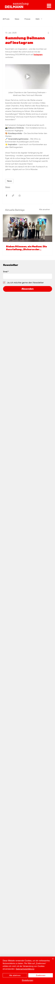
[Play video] (27, 76)
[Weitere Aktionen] (48, 32)
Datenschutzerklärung (25, 969)
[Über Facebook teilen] (6, 195)
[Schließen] (51, 960)
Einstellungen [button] (27, 980)
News (17, 19)
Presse (27, 19)
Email (6, 271)
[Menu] (49, 6)
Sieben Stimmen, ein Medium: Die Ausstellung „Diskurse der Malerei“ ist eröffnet (26, 248)
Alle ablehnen (15, 975)
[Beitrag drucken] (19, 195)
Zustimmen (40, 975)
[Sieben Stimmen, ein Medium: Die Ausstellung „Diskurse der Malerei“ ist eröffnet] (27, 228)
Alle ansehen (44, 209)
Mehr (38, 19)
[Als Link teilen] (13, 195)
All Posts (6, 19)
